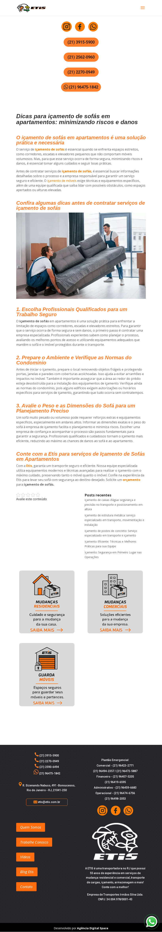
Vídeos (25, 857)
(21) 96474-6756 (124, 793)
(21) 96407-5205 (123, 776)
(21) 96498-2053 (115, 798)
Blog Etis (27, 871)
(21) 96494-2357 (103, 771)
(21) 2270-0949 (81, 72)
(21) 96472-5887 (127, 771)
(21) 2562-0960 (81, 57)
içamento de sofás (49, 149)
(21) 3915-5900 (81, 42)
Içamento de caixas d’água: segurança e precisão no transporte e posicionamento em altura (114, 504)
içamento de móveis (61, 180)
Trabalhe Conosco (34, 842)
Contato (26, 886)
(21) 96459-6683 (126, 787)
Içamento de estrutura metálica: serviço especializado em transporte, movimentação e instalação (114, 520)
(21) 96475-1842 (83, 87)
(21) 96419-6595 (115, 782)
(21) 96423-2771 (123, 765)
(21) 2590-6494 (49, 766)
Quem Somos (30, 827)
